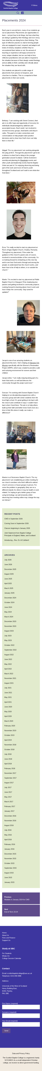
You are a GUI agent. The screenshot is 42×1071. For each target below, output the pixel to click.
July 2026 (7, 560)
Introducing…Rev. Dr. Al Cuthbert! (16, 540)
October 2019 (9, 735)
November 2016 (10, 820)
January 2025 (9, 593)
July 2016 (7, 830)
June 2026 (8, 564)
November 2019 (10, 730)
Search (17, 12)
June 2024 (8, 607)
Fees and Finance (8, 938)
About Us (5, 935)
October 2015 (9, 863)
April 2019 (8, 740)
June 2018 (8, 759)
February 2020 (9, 726)
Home (4, 933)
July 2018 (7, 754)
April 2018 (8, 764)
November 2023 (10, 626)
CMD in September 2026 (13, 519)
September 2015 (10, 868)
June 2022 (8, 659)
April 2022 (8, 669)
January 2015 (9, 882)
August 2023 (9, 631)
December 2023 (10, 621)
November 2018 (10, 745)
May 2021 (8, 697)
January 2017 (9, 811)
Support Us (6, 940)
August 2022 (9, 655)
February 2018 (9, 768)
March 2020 (8, 721)
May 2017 (8, 797)
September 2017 (10, 778)
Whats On (6, 956)
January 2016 (9, 849)
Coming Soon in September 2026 (16, 523)
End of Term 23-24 (11, 910)
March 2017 (8, 802)
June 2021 (8, 693)
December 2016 (10, 816)
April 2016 (8, 839)
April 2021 (8, 702)
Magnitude (24, 160)
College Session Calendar (11, 958)
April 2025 (8, 583)
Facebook (22, 12)
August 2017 (9, 783)
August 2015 (9, 873)
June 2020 (8, 707)
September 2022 (10, 650)
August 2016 (9, 825)
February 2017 (9, 806)
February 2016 (9, 844)
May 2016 (8, 835)
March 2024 (8, 617)
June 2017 (8, 792)
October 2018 (9, 749)
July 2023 (7, 636)
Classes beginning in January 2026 (17, 528)
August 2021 (9, 683)
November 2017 (10, 773)
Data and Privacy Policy (21, 1053)
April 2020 (8, 716)
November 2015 (10, 858)
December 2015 (10, 854)
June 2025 (8, 579)
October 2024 (9, 602)
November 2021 (10, 678)
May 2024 (8, 612)
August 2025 (9, 574)
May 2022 (8, 664)
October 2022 (9, 645)
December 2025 (10, 569)
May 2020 (8, 711)
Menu (35, 5)
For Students (7, 953)
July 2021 (7, 688)
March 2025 (8, 588)
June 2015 (8, 877)
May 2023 (8, 640)
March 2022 (8, 674)
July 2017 (7, 787)
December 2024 (10, 598)
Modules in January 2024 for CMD (16, 898)
